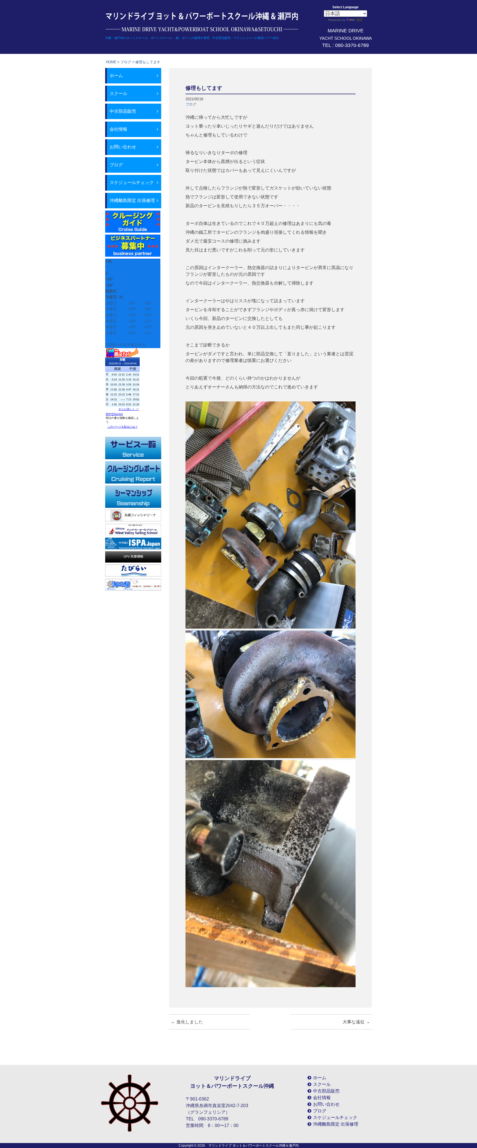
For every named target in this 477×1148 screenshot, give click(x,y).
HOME (111, 62)
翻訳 (359, 20)
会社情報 (118, 129)
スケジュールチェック (132, 182)
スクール (118, 93)
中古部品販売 (123, 111)
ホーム (116, 75)
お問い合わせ (123, 147)
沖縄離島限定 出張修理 (132, 200)
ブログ (125, 62)
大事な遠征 (356, 1022)
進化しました (187, 1022)
